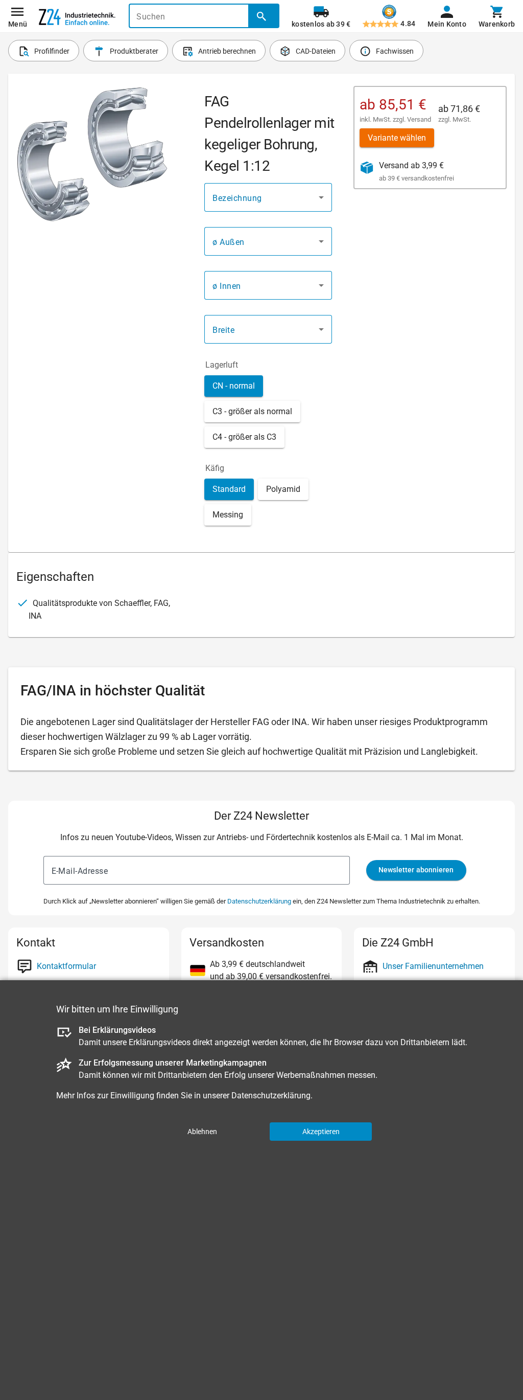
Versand (419, 119)
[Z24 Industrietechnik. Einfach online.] (77, 16)
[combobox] (268, 197)
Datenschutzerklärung (259, 901)
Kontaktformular (66, 966)
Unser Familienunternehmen (433, 966)
